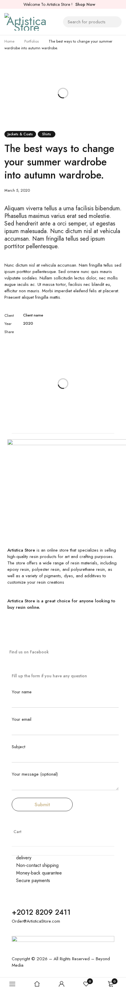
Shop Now (85, 4)
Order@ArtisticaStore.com (36, 921)
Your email (21, 720)
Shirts (46, 134)
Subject (18, 747)
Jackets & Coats (20, 134)
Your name (22, 692)
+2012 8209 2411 (41, 912)
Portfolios (31, 41)
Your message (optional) (35, 774)
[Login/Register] (61, 984)
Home (9, 41)
